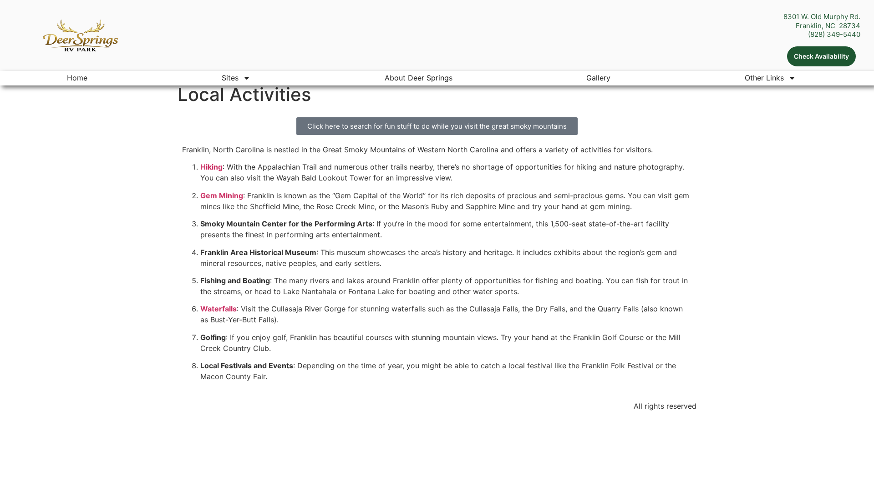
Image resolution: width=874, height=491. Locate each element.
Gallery (598, 77)
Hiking (211, 166)
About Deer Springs (418, 77)
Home (77, 77)
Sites (230, 77)
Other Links (764, 77)
